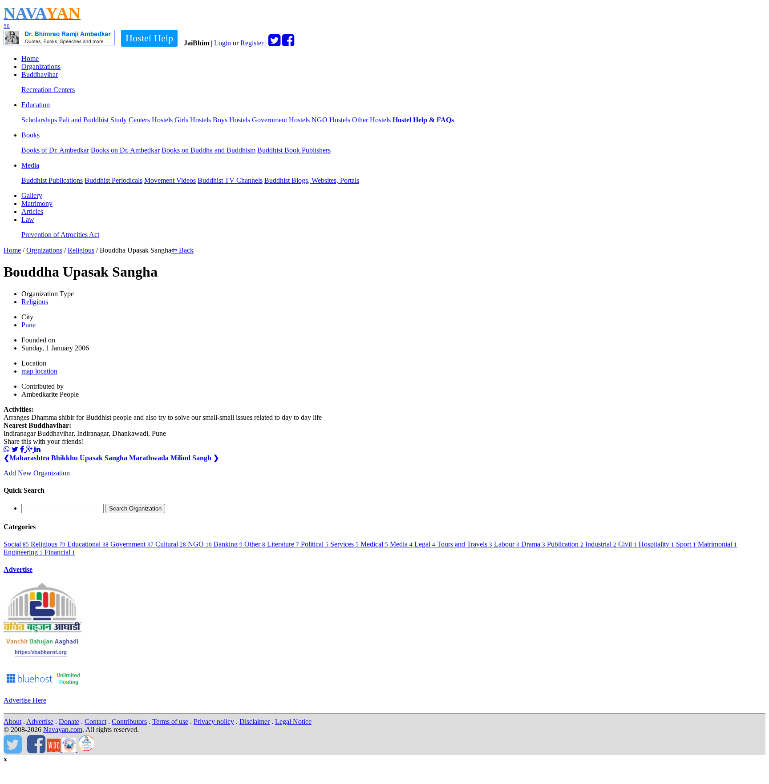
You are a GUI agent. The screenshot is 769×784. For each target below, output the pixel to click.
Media (30, 165)
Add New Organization (37, 473)
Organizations (41, 66)
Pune (28, 325)
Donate (69, 721)
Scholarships (39, 120)
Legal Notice (293, 721)
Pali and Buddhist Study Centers (104, 120)
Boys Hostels (231, 120)
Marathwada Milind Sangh (174, 458)
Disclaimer (254, 721)
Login (222, 43)
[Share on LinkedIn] (37, 449)
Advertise (18, 569)
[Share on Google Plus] (30, 449)
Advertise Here (25, 700)
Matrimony (37, 203)
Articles (32, 211)
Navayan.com (62, 729)
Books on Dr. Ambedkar (125, 150)
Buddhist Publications (52, 180)
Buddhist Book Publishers (294, 150)
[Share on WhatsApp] (7, 449)
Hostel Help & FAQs (423, 120)
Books (30, 135)
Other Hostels (371, 120)
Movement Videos (170, 180)
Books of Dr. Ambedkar (55, 150)
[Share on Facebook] (23, 449)
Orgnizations (44, 250)
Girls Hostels (192, 120)
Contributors (129, 721)
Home (30, 58)
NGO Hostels (331, 120)
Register (251, 43)
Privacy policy (214, 721)
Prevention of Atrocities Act (60, 234)
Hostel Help (149, 38)
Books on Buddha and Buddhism (208, 150)
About (12, 721)
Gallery (31, 195)
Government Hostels (281, 120)
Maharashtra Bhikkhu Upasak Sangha (66, 458)
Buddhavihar (39, 74)
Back (182, 250)
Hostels (162, 120)
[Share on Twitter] (15, 449)
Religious (81, 250)
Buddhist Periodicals (113, 180)
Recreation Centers (48, 89)
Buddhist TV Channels (230, 180)
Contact (95, 721)
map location (39, 371)
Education (35, 105)
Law (27, 219)
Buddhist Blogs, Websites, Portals (311, 180)
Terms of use (170, 721)
